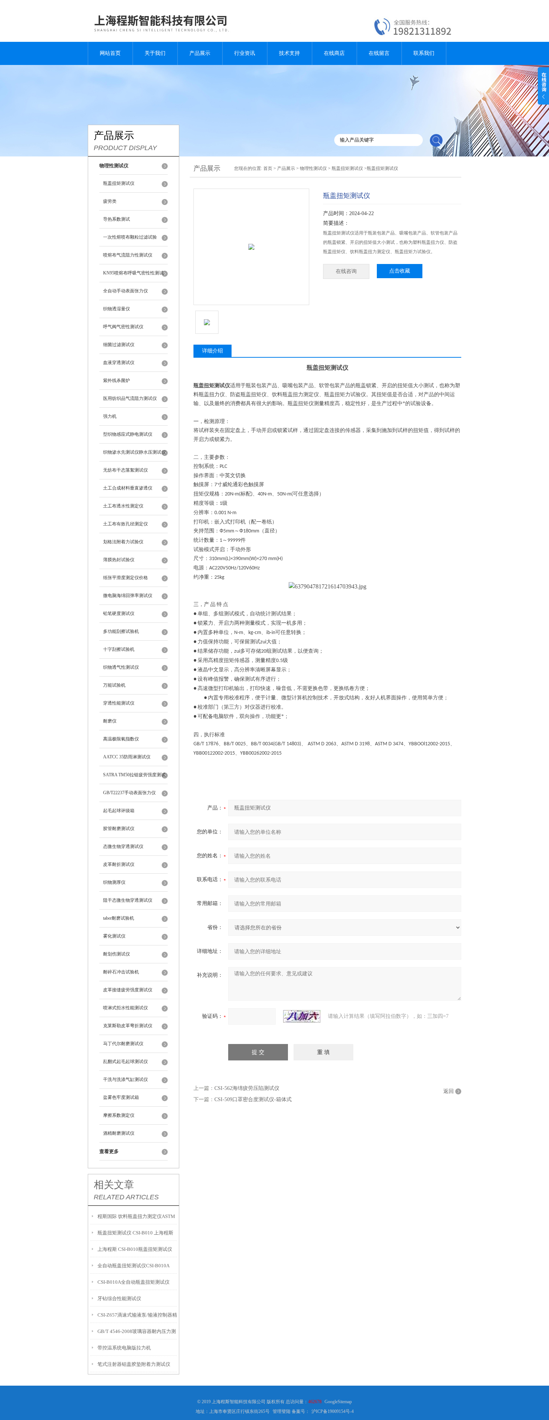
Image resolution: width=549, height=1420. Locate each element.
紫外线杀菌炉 (116, 380)
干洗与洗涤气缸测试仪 (125, 1079)
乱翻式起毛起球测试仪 (125, 1061)
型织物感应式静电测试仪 (127, 434)
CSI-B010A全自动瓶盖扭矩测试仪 (133, 1282)
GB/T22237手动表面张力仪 (129, 792)
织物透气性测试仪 (121, 667)
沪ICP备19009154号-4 (332, 1411)
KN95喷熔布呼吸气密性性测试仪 (133, 276)
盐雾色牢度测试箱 (121, 1097)
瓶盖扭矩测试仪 (118, 183)
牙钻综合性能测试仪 (119, 1298)
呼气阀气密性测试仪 (123, 326)
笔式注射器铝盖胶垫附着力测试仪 (133, 1364)
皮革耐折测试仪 (118, 864)
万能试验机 (114, 685)
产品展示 (199, 53)
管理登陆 (282, 1411)
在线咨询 (346, 271)
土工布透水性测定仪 (123, 506)
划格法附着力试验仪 (123, 541)
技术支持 (289, 53)
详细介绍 (212, 351)
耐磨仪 (110, 721)
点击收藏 (399, 271)
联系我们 (423, 53)
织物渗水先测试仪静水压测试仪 (134, 452)
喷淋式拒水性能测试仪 (125, 1007)
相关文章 (114, 1184)
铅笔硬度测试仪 (118, 613)
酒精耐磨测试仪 (118, 1133)
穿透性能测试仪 (118, 703)
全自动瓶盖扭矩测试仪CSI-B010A (133, 1265)
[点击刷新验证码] (301, 1016)
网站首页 (110, 53)
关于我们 (155, 53)
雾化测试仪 (114, 936)
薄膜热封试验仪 (118, 559)
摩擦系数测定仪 (118, 1115)
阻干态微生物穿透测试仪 (127, 900)
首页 (267, 168)
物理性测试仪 (313, 168)
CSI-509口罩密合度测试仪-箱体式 (253, 1099)
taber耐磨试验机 (118, 918)
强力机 (110, 416)
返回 (448, 1091)
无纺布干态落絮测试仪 (125, 470)
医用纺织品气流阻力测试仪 (130, 398)
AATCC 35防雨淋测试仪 (127, 756)
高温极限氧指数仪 (121, 739)
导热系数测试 (116, 219)
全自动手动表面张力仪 (125, 290)
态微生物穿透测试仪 (123, 846)
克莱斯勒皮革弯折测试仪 (127, 1025)
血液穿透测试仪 (118, 362)
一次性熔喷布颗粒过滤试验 (130, 237)
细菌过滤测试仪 (118, 344)
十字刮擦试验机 (118, 649)
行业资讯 (244, 53)
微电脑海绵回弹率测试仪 (127, 595)
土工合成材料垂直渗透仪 (127, 488)
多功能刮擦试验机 (121, 631)
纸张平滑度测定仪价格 (125, 577)
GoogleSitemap (338, 1401)
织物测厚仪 (114, 882)
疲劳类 (110, 201)
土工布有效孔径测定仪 (125, 523)
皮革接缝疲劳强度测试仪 (127, 989)
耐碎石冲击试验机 (121, 972)
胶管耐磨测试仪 (118, 828)
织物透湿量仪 (116, 308)
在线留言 (379, 53)
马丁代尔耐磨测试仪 (123, 1043)
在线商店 (334, 53)
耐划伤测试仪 (116, 954)
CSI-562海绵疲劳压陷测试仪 (246, 1088)
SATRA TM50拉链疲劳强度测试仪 (134, 778)
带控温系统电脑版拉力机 (124, 1348)
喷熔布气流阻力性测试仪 (127, 255)
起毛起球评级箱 (118, 810)
